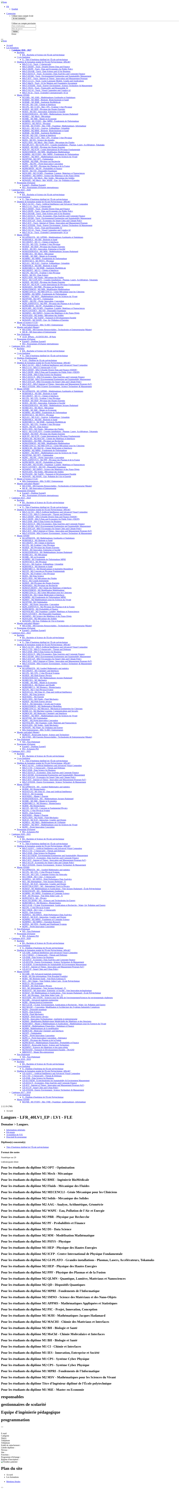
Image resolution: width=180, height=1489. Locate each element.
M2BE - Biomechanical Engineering (37, 1002)
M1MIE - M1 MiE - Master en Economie (39, 119)
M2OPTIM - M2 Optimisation (34, 602)
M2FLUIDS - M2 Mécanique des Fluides (39, 578)
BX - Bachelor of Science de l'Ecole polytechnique (43, 55)
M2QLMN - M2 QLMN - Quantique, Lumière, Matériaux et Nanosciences (53, 308)
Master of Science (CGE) (27, 322)
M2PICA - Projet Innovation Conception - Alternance (44, 1038)
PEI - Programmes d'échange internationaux (40, 187)
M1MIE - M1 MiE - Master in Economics (39, 801)
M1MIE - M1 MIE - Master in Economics (39, 682)
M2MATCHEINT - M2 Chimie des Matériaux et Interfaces (46, 588)
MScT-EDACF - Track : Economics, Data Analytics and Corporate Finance (53, 74)
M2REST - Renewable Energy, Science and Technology (45, 735)
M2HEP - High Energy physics (35, 1016)
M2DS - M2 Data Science (33, 576)
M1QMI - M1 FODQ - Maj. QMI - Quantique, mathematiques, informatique (54, 1102)
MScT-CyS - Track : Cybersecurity (36, 64)
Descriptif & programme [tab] (16, 1137)
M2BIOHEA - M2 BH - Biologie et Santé (39, 266)
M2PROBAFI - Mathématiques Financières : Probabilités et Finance (50, 1043)
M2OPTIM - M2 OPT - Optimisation (37, 159)
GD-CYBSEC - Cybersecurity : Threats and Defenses (44, 955)
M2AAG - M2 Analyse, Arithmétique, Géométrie (42, 564)
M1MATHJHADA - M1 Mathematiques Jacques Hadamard (47, 678)
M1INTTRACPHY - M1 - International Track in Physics (46, 886)
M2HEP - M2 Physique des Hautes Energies (40, 583)
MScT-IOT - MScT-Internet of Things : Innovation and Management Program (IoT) (57, 384)
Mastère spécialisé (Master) (28, 327)
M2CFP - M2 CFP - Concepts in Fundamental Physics (44, 808)
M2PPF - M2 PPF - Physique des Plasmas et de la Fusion (46, 166)
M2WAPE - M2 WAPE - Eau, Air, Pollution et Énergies (45, 320)
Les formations (12, 48)
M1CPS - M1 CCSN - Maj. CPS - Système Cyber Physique (47, 107)
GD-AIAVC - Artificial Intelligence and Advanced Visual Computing (51, 1073)
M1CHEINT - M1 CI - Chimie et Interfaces (40, 242)
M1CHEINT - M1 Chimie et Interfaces (38, 543)
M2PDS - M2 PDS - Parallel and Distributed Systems (44, 924)
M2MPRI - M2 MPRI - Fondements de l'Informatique (44, 294)
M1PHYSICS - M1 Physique (34, 562)
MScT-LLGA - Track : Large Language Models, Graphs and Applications (53, 81)
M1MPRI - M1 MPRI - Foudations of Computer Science (45, 893)
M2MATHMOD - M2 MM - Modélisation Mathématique (46, 152)
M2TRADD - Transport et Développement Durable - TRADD (48, 1050)
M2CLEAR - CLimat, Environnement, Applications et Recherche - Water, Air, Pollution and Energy (64, 905)
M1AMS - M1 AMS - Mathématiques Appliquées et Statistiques (48, 97)
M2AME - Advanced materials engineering (40, 1000)
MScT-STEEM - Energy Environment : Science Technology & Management (54, 782)
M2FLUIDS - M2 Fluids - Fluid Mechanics (40, 699)
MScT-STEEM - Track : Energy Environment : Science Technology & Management (57, 85)
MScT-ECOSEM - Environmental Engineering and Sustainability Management (55, 855)
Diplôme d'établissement (27, 358)
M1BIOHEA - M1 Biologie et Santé (37, 540)
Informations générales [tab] (15, 1130)
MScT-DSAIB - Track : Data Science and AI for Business (46, 71)
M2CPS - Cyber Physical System (36, 810)
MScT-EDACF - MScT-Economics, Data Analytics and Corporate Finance (53, 377)
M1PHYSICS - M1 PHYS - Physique (38, 261)
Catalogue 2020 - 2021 (21, 834)
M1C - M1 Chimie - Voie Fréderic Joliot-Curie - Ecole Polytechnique (51, 981)
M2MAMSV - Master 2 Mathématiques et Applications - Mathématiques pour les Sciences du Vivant (64, 1024)
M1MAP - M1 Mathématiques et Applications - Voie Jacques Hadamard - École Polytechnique (61, 889)
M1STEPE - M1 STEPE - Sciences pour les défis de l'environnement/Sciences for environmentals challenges (67, 998)
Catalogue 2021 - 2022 (21, 751)
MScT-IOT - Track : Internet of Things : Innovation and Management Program (54, 78)
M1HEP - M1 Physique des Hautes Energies (40, 547)
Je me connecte (19, 18)
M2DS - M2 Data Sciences (33, 694)
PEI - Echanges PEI (30, 749)
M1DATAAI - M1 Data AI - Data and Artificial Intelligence (47, 791)
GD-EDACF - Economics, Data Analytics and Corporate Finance (49, 1083)
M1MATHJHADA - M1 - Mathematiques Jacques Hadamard (47, 799)
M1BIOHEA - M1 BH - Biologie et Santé (39, 239)
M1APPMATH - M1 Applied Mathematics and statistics (45, 668)
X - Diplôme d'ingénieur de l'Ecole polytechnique (42, 948)
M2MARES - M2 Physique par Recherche (40, 585)
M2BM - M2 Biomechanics (33, 806)
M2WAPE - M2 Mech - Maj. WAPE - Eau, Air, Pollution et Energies (50, 180)
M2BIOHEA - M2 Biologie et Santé (37, 566)
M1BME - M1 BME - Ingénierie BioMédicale (41, 102)
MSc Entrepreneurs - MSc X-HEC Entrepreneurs (42, 325)
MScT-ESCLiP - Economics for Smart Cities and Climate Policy (49, 777)
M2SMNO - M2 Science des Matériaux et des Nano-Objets (47, 616)
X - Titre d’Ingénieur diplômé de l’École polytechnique (45, 59)
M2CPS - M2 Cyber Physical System (37, 690)
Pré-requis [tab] (10, 1132)
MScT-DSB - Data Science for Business (39, 770)
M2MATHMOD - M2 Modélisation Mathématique (43, 590)
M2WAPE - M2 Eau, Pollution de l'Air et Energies (43, 621)
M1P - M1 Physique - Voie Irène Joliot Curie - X (42, 896)
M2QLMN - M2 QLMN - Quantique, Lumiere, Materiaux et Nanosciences (53, 173)
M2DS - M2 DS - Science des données (38, 140)
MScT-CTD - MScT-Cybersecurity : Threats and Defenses (46, 514)
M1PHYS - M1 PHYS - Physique (36, 123)
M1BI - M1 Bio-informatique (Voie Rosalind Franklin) (45, 976)
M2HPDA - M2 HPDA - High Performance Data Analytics (47, 915)
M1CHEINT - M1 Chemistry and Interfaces (40, 671)
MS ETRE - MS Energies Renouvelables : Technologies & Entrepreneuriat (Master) (57, 737)
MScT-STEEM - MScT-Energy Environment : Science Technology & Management (57, 386)
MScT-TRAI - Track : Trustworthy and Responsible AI (45, 88)
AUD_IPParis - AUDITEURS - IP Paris (39, 337)
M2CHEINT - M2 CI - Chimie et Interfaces (40, 270)
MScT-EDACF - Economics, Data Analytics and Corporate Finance (50, 772)
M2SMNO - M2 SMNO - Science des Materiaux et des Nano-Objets (50, 176)
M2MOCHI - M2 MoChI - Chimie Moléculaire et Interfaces (47, 448)
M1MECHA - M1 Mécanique (34, 555)
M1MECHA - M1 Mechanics (34, 680)
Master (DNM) (23, 95)
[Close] (2, 1426)
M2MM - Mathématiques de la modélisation (40, 1028)
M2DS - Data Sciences (31, 813)
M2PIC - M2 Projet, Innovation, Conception (40, 604)
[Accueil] (4, 2)
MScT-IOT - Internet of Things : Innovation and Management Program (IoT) (54, 780)
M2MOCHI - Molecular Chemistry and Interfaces (43, 1031)
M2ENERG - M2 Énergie (33, 697)
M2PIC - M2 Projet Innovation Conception (40, 720)
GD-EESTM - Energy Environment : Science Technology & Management (53, 962)
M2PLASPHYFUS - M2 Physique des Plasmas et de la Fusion (48, 607)
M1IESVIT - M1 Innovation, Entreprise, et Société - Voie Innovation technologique (57, 990)
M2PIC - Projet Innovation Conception (38, 827)
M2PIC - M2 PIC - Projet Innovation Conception (42, 164)
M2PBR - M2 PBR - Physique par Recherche (41, 161)
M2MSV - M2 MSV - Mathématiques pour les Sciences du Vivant (49, 157)
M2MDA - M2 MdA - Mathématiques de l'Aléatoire (43, 822)
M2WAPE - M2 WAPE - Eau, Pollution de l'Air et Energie (46, 476)
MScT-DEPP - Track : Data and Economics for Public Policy (47, 69)
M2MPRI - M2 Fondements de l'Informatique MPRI (44, 597)
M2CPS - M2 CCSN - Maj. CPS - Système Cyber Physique (47, 138)
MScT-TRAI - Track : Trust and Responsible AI (42, 228)
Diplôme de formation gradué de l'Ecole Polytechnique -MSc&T (43, 62)
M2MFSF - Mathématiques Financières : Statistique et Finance (48, 1026)
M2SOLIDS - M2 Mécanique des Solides (39, 618)
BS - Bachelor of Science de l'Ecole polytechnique (43, 502)
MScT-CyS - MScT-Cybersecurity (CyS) (39, 367)
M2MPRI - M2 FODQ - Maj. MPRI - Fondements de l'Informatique (50, 154)
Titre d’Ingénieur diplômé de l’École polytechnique (27, 1147)
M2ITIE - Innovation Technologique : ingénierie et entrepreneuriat (49, 1019)
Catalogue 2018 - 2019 (21, 1059)
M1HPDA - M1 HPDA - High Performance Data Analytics (47, 879)
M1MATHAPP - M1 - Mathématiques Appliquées (43, 891)
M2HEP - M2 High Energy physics (37, 701)
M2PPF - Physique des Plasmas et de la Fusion (41, 1040)
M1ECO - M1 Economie (32, 794)
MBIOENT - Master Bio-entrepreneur (38, 1052)
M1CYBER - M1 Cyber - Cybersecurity (39, 877)
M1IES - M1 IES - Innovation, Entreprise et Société (43, 112)
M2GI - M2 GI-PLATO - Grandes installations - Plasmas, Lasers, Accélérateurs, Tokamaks (60, 280)
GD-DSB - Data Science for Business (38, 957)
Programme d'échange (26, 183)
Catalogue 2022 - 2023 (21, 633)
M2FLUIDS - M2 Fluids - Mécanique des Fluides (43, 277)
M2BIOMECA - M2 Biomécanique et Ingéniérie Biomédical (47, 569)
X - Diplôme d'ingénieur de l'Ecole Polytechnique (43, 1097)
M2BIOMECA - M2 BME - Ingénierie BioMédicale (44, 268)
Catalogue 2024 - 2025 (21, 346)
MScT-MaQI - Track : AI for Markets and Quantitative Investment (49, 83)
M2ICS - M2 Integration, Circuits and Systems (41, 704)
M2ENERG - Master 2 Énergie (35, 815)
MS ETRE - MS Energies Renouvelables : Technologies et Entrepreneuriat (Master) (57, 329)
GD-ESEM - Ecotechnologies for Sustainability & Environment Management (54, 964)
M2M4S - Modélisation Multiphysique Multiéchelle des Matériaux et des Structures (56, 1021)
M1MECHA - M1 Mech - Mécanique (38, 254)
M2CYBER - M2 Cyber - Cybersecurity (39, 910)
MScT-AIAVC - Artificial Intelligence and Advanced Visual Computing (52, 848)
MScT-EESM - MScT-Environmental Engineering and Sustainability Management (56, 379)
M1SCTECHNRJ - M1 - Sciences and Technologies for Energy (48, 900)
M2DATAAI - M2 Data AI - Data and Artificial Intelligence (47, 692)
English (15, 9)
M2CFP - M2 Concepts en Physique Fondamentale (43, 571)
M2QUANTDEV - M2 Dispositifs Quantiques (41, 614)
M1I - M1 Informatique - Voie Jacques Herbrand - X (44, 881)
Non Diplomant (23, 334)
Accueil (9, 45)
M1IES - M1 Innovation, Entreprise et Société (41, 550)
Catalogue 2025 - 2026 (21, 190)
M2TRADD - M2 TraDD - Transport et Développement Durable (49, 318)
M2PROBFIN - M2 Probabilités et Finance (40, 609)
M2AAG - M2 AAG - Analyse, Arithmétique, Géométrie (46, 128)
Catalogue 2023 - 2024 (21, 498)
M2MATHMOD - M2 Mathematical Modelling (42, 706)
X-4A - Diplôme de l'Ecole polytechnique (39, 360)
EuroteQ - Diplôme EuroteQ (34, 185)
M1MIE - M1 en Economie (33, 557)
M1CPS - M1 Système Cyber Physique (38, 545)
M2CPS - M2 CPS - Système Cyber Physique (41, 273)
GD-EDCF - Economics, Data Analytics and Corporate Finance (48, 960)
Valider (15, 32)
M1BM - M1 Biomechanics (33, 789)
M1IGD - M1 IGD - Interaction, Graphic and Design (44, 884)
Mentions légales (13, 1481)
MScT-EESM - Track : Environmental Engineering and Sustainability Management (56, 76)
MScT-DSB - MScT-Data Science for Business (41, 375)
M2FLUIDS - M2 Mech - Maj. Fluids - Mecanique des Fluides (48, 142)
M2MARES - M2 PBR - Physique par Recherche (43, 287)
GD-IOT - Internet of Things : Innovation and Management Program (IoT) (53, 967)
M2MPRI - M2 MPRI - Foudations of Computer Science (45, 919)
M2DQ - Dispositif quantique (34, 1009)
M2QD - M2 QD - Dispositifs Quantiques (39, 171)
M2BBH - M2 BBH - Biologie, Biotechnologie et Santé (45, 131)
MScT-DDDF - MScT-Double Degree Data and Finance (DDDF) (49, 370)
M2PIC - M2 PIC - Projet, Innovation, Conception (43, 301)
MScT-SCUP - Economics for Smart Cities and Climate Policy (48, 862)
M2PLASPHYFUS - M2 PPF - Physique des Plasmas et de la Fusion (51, 303)
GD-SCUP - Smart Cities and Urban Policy (40, 969)
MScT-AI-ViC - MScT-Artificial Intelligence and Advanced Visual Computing (54, 365)
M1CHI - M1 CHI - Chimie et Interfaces (39, 104)
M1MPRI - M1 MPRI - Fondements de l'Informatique (44, 258)
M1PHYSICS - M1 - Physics (34, 898)
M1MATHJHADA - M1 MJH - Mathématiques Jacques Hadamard (50, 251)
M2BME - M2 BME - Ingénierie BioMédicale (41, 133)
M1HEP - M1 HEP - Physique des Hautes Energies (43, 109)
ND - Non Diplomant (31, 742)
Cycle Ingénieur (23, 57)
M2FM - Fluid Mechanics (33, 1014)
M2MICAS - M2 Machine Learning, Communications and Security (50, 711)
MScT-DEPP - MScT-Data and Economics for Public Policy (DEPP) (51, 372)
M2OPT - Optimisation (32, 1033)
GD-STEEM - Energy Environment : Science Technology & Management (53, 1090)
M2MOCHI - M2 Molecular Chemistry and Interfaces (44, 713)
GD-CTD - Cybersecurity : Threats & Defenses (42, 1076)
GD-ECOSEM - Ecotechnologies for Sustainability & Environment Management (55, 1080)
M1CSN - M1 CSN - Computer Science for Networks (44, 874)
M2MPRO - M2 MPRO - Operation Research (41, 922)
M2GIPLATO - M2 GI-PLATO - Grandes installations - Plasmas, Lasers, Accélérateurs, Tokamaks (63, 145)
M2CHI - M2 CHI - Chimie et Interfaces (39, 135)
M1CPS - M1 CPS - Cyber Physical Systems (41, 673)
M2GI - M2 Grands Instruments (35, 581)
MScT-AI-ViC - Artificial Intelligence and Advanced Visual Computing (52, 765)
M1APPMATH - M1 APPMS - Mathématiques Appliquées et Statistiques (52, 237)
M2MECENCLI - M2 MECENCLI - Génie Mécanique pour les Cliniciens (53, 292)
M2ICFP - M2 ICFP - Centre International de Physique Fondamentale (51, 149)
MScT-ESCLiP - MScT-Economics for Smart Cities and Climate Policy (52, 382)
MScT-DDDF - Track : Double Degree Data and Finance (46, 67)
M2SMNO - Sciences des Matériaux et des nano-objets (45, 1047)
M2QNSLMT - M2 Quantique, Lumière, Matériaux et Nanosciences (50, 611)
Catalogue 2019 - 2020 (21, 938)
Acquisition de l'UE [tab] (14, 1135)
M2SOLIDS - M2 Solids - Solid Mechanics (40, 725)
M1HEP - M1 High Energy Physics (37, 675)
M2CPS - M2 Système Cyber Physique (38, 573)
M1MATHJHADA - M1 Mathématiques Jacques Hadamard (47, 552)
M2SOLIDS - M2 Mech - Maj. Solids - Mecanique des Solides (48, 178)
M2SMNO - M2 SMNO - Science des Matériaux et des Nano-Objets (50, 313)
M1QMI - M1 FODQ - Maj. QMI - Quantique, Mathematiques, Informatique (54, 126)
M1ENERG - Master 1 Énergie (35, 796)
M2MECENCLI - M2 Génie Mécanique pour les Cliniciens (47, 592)
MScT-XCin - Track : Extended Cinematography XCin (45, 93)
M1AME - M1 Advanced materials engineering (42, 974)
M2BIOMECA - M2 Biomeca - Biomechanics (41, 687)
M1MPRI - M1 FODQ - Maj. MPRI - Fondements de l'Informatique (50, 121)
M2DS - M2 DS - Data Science (35, 275)
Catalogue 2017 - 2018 (21, 1092)
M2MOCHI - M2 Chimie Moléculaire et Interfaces (43, 595)
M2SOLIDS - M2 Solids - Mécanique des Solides (43, 315)
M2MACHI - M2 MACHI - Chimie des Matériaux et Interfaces (48, 438)
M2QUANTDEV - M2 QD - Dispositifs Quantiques (44, 311)
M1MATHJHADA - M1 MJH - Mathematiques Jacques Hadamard (50, 114)
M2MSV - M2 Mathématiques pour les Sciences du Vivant (46, 600)
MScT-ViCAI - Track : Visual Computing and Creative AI (46, 90)
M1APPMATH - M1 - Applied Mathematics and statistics (46, 787)
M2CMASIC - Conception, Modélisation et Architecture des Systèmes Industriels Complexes (61, 1007)
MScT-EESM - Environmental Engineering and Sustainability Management (53, 775)
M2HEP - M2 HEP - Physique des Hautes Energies (43, 147)
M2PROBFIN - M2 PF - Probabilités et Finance (42, 168)
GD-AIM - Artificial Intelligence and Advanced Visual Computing (49, 953)
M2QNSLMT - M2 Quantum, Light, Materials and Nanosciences (49, 723)
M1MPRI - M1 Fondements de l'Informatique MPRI (44, 559)
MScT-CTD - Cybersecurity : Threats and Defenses (43, 768)
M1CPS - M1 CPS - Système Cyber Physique (41, 244)
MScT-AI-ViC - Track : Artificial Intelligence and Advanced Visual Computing (55, 204)
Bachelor (20, 52)
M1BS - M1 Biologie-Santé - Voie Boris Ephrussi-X (44, 979)
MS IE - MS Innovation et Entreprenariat (39, 332)
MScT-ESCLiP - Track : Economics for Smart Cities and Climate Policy (52, 221)
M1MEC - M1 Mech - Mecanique (36, 116)
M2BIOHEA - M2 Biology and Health (38, 685)
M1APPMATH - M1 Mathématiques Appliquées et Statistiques (48, 538)
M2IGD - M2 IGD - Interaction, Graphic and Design (44, 820)
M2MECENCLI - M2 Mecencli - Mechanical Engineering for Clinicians (52, 709)
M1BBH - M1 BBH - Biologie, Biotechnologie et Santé (45, 100)
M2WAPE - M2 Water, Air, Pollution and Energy (42, 727)
